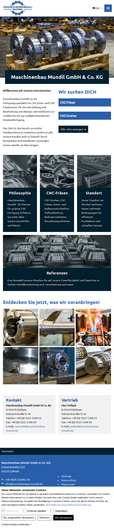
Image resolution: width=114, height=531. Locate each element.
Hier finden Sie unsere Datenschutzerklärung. (69, 504)
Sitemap (66, 476)
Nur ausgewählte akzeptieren (18, 517)
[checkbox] (3, 510)
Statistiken (61, 511)
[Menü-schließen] (108, 8)
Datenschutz (68, 480)
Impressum (68, 484)
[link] (17, 8)
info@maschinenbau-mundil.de (24, 483)
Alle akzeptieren (63, 517)
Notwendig (12, 511)
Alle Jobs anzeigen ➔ (73, 129)
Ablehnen (44, 517)
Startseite (7, 451)
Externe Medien (36, 511)
